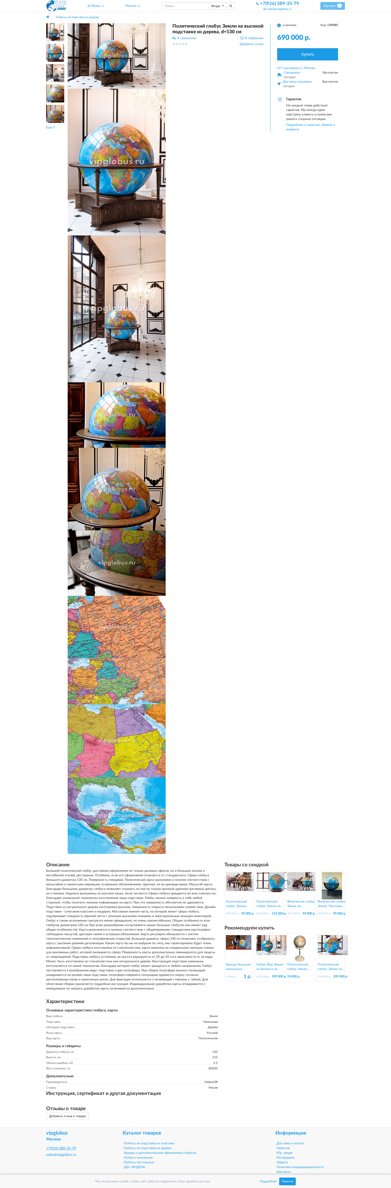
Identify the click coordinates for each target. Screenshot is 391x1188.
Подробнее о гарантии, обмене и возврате (310, 127)
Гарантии (283, 1148)
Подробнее (268, 1181)
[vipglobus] (56, 6)
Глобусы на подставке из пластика (149, 1143)
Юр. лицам (285, 1152)
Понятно (287, 1181)
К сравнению (186, 38)
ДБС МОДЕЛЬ (134, 1167)
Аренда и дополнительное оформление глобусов (160, 1152)
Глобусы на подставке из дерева (147, 1148)
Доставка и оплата (290, 1143)
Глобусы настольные (139, 1162)
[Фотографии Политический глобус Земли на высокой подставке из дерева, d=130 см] (117, 56)
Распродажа (286, 1157)
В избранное (254, 38)
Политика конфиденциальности (300, 1167)
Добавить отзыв (251, 44)
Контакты (284, 1172)
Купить (307, 54)
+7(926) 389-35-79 (279, 3)
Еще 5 (50, 127)
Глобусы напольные (138, 1157)
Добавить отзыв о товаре (67, 1116)
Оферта (282, 1162)
